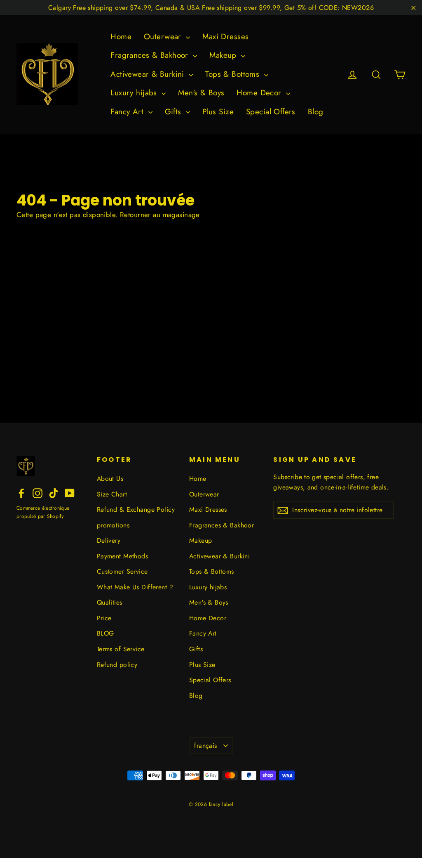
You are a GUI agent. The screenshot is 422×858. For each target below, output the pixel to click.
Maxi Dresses (225, 36)
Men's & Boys (201, 92)
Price (104, 618)
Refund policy (117, 664)
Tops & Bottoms (233, 74)
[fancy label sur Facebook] (21, 492)
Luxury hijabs (134, 92)
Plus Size (218, 111)
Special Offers (270, 111)
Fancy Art (128, 111)
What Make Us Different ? (135, 587)
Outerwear (164, 36)
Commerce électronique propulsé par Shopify (42, 512)
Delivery (108, 540)
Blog (316, 111)
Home (120, 36)
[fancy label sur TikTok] (54, 492)
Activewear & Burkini (148, 74)
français (205, 745)
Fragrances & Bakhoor (150, 55)
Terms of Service (121, 649)
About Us (110, 478)
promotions (113, 525)
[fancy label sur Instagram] (37, 492)
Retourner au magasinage (160, 215)
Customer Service (122, 571)
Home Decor (260, 92)
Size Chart (112, 494)
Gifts (174, 111)
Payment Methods (122, 556)
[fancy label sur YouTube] (70, 492)
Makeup (224, 55)
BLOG (105, 633)
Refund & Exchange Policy (136, 509)
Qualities (109, 602)
